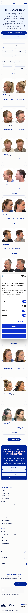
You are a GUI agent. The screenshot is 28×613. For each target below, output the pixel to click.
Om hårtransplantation (14, 37)
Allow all (14, 326)
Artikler (3, 531)
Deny (14, 336)
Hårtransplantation (6, 515)
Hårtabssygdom (5, 540)
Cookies (3, 501)
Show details (19, 321)
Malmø (14, 474)
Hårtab (3, 537)
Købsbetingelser (5, 507)
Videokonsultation (14, 478)
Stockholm (14, 467)
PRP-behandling (5, 520)
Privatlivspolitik (5, 498)
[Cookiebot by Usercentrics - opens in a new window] (20, 276)
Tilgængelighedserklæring (8, 504)
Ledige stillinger (5, 495)
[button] (7, 45)
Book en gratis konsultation (14, 32)
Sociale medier (5, 493)
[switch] (24, 306)
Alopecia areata (5, 543)
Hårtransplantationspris (7, 517)
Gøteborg (14, 471)
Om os (3, 490)
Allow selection (14, 331)
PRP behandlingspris (6, 523)
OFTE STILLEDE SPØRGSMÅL (9, 534)
